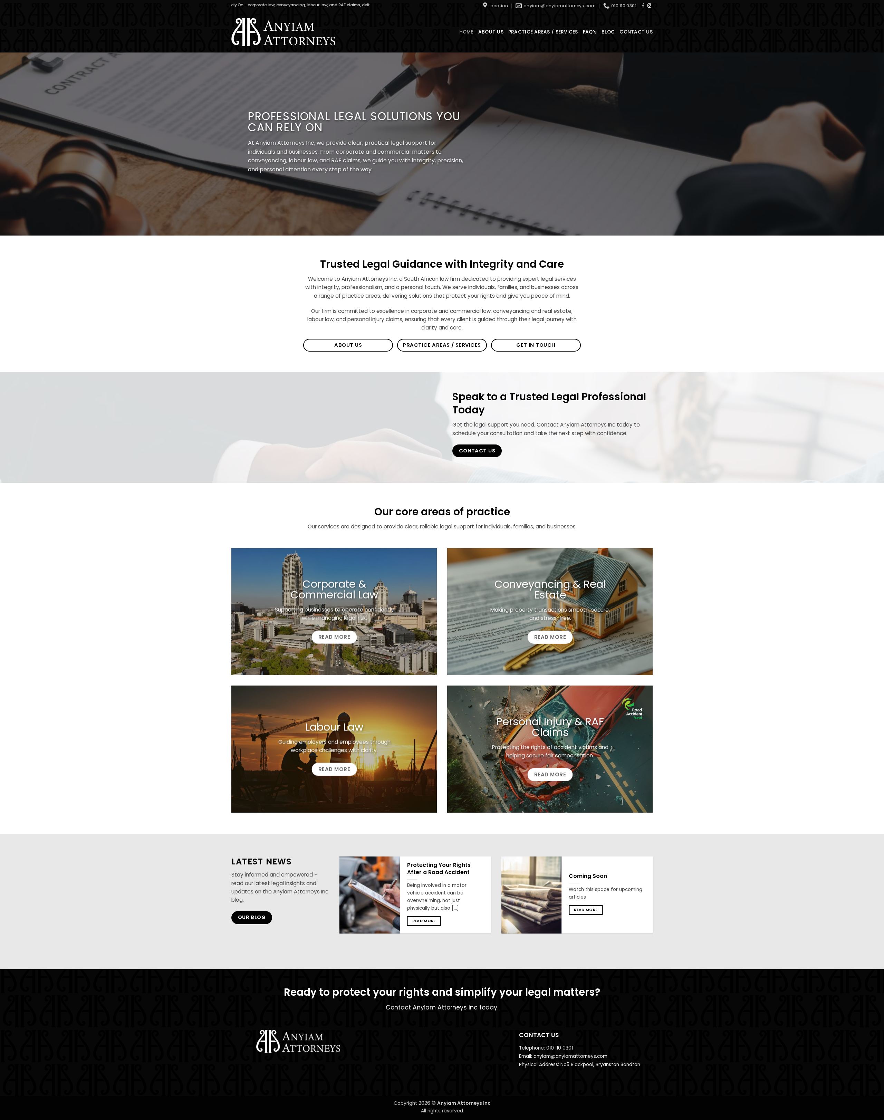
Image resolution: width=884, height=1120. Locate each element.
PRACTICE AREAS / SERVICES (543, 32)
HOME (466, 32)
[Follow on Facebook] (643, 6)
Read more (424, 920)
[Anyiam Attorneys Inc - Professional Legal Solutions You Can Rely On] (283, 32)
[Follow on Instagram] (649, 6)
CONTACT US (636, 32)
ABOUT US (490, 32)
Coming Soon (588, 876)
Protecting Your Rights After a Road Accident (439, 869)
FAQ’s (590, 32)
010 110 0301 (559, 1048)
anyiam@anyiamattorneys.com (570, 1056)
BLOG (608, 32)
